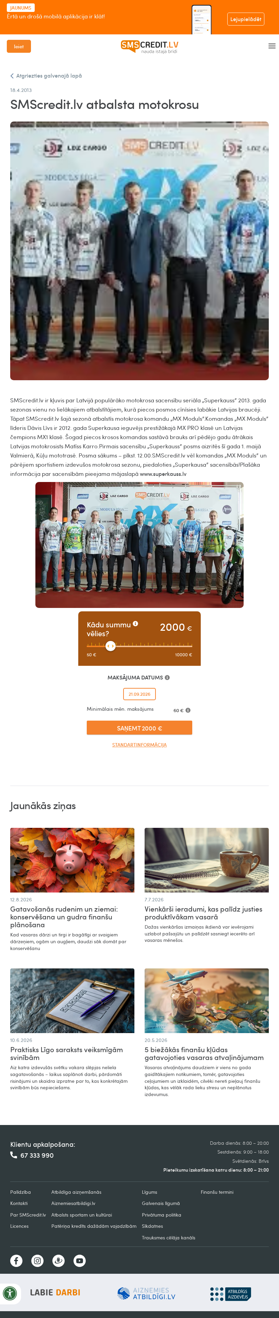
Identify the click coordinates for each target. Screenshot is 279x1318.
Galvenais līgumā (161, 1203)
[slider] (110, 646)
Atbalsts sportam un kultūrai (81, 1214)
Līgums (149, 1192)
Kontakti (19, 1203)
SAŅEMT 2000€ (139, 728)
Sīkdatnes (152, 1226)
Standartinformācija (139, 744)
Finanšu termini (217, 1192)
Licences (19, 1226)
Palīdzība (20, 1192)
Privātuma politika (161, 1214)
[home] (150, 46)
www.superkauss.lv (163, 474)
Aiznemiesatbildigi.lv (73, 1203)
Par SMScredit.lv (28, 1214)
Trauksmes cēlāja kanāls (168, 1237)
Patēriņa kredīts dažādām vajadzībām (93, 1226)
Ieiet (19, 46)
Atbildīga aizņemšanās (76, 1192)
